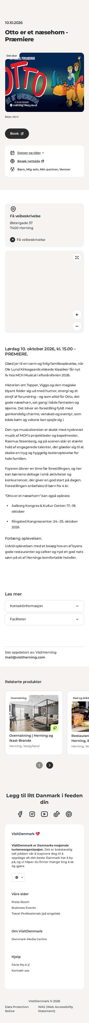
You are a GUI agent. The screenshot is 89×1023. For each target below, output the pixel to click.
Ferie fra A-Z (21, 965)
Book (14, 133)
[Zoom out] (77, 326)
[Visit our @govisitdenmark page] (56, 814)
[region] (44, 292)
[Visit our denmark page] (20, 814)
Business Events (24, 908)
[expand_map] (77, 257)
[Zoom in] (77, 315)
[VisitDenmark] (26, 834)
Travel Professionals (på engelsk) (36, 913)
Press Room (20, 902)
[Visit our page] (32, 814)
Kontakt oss (20, 970)
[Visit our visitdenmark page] (44, 814)
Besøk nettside (28, 161)
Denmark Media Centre (29, 939)
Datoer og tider (29, 153)
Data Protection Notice (17, 1009)
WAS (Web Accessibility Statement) (55, 1009)
